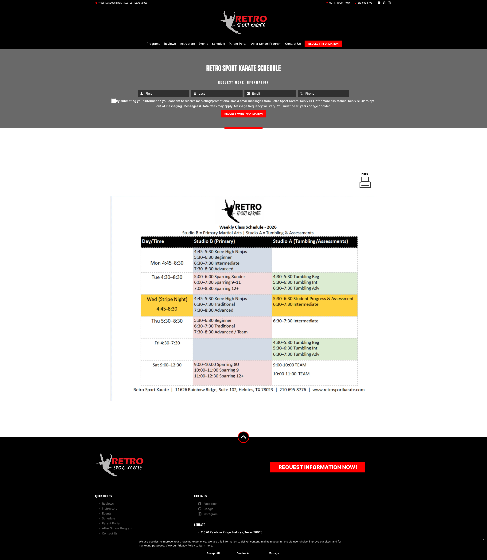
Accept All (213, 553)
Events (203, 43)
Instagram (211, 514)
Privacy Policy (186, 545)
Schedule (218, 43)
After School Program (266, 43)
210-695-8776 (364, 3)
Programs (153, 43)
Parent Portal (238, 43)
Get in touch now (339, 3)
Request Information (323, 43)
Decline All (243, 553)
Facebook (210, 504)
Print (365, 173)
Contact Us (293, 43)
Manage (274, 553)
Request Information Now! (318, 467)
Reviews (170, 43)
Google (208, 509)
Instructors (187, 43)
